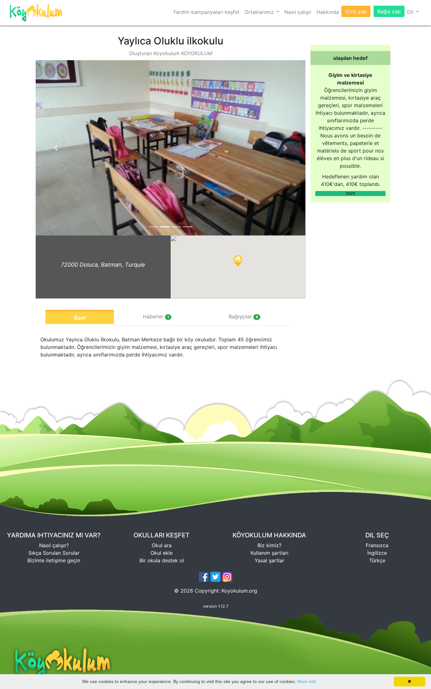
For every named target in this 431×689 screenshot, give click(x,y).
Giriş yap (356, 11)
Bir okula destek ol (161, 560)
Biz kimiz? (269, 545)
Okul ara (162, 545)
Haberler (156, 316)
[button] (56, 147)
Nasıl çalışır (297, 12)
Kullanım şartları (269, 553)
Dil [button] (411, 12)
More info (306, 681)
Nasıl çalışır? (54, 545)
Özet (80, 318)
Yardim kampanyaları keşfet (206, 12)
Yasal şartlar (269, 560)
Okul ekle (162, 553)
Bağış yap (389, 11)
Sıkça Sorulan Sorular (54, 553)
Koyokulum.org (239, 591)
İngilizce (377, 553)
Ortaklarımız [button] (260, 12)
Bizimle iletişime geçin (53, 560)
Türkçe (377, 560)
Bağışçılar (243, 316)
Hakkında (327, 12)
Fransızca (377, 545)
